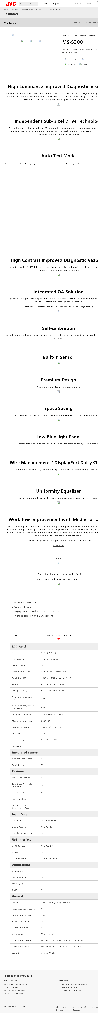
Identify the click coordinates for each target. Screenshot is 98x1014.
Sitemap (59, 1010)
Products (46, 4)
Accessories (12, 987)
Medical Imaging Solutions (74, 985)
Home (6, 9)
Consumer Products (82, 3)
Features (77, 23)
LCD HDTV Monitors (14, 993)
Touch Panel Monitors (72, 990)
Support (57, 4)
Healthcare (33, 9)
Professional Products (28, 4)
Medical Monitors (46, 9)
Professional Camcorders (16, 985)
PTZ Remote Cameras (15, 990)
